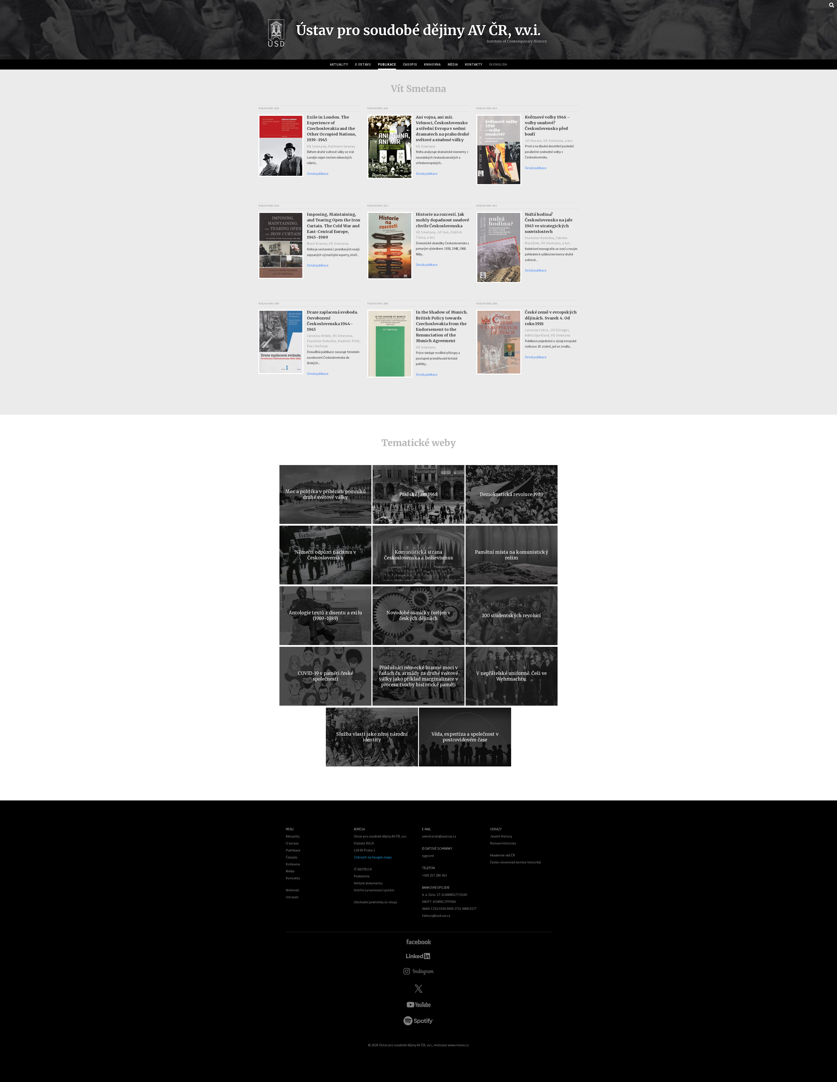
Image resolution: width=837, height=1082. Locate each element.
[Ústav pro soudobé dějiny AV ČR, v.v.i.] (276, 34)
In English (498, 64)
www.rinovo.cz (458, 1045)
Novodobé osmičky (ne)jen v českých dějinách (418, 615)
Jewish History (501, 836)
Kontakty (473, 64)
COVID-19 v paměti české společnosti (325, 676)
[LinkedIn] (418, 956)
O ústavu (363, 64)
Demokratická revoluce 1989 (511, 494)
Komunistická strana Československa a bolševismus (418, 555)
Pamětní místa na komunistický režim (511, 555)
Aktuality (339, 64)
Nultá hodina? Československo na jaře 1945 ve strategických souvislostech (548, 223)
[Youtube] (418, 1004)
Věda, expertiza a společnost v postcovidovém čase (465, 736)
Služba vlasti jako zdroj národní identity (371, 736)
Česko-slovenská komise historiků (515, 862)
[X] (418, 988)
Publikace (387, 64)
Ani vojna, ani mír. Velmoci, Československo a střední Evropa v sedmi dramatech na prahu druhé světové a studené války (442, 128)
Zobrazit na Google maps (373, 857)
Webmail (292, 890)
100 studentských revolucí (511, 615)
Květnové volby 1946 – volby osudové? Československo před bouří (547, 126)
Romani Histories (503, 843)
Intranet (292, 897)
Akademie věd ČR (502, 855)
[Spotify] (418, 1020)
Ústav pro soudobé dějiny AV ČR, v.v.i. (405, 1045)
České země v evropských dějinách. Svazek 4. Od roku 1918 (551, 318)
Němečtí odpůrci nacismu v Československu (325, 555)
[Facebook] (418, 941)
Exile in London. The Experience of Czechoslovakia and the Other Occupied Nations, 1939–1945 (331, 128)
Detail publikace (317, 174)
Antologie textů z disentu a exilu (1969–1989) (325, 615)
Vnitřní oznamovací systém (374, 890)
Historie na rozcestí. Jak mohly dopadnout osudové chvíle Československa (442, 220)
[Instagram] (418, 971)
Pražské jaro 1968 (418, 494)
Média (453, 64)
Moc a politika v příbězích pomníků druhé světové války (325, 494)
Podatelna (361, 876)
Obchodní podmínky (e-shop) (375, 902)
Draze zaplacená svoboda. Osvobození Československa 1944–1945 (332, 321)
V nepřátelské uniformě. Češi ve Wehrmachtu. (511, 676)
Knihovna (432, 64)
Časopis (410, 64)
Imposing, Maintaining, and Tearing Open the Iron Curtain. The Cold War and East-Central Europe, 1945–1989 (333, 226)
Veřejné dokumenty (368, 883)
